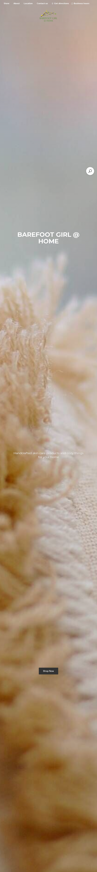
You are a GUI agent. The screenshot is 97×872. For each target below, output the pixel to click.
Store (6, 3)
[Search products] (90, 171)
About (16, 3)
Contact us (42, 3)
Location (28, 3)
